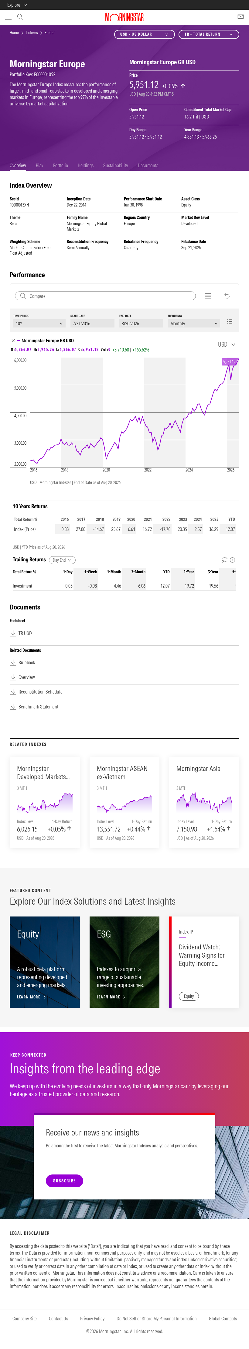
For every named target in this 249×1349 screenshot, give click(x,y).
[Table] (231, 321)
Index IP (186, 932)
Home (14, 32)
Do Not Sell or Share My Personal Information (157, 1318)
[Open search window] (20, 17)
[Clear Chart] (227, 296)
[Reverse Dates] (225, 560)
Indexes (32, 32)
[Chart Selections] (208, 296)
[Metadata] (232, 560)
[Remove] (13, 340)
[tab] (18, 165)
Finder (50, 32)
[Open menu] (8, 17)
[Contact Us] (240, 17)
